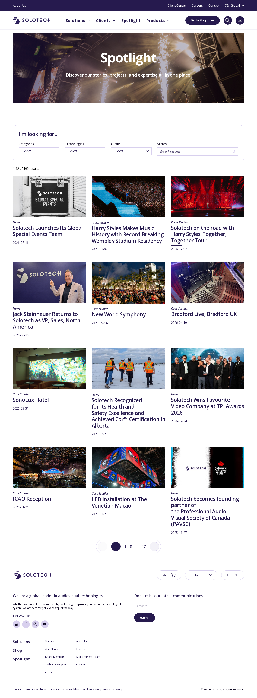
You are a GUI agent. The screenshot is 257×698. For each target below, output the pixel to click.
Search (162, 144)
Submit (145, 618)
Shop (17, 650)
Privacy (55, 689)
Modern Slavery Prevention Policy (102, 689)
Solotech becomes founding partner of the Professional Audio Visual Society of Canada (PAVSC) (205, 511)
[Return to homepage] (31, 20)
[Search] (228, 20)
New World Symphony (119, 314)
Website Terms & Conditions (30, 689)
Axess (48, 672)
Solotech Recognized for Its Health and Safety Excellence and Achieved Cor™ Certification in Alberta (128, 413)
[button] (201, 575)
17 (144, 546)
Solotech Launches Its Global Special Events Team (48, 231)
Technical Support (55, 664)
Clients (116, 144)
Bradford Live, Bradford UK (204, 313)
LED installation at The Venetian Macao (119, 502)
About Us (81, 641)
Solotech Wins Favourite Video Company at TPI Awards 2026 (207, 406)
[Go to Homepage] (32, 575)
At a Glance (52, 649)
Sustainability (71, 689)
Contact (49, 641)
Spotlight (21, 658)
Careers (80, 664)
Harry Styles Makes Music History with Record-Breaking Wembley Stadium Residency (128, 234)
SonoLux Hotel (31, 399)
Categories (26, 144)
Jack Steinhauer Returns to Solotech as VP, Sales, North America (46, 320)
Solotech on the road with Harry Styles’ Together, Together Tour (202, 234)
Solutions (21, 641)
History (80, 649)
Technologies (74, 144)
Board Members (55, 656)
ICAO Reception (32, 498)
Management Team (88, 656)
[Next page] (154, 546)
